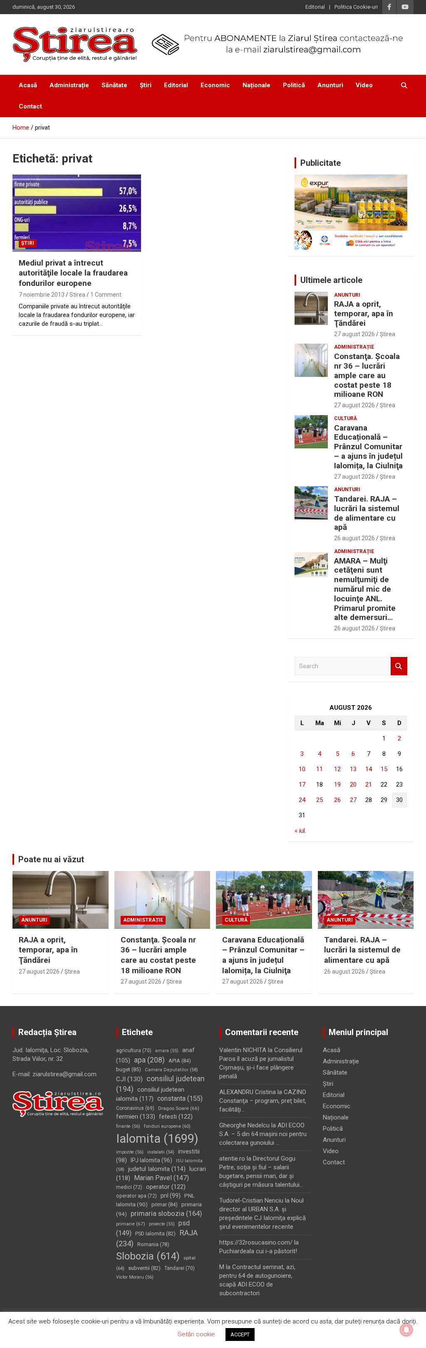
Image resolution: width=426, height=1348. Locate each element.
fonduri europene (167, 1126)
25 (319, 800)
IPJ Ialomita (151, 1160)
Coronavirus (135, 1108)
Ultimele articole (331, 280)
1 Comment (105, 294)
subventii (144, 1268)
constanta (180, 1098)
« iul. (300, 830)
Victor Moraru (135, 1277)
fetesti (176, 1116)
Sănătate (114, 85)
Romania (153, 1244)
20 (353, 784)
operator (166, 1187)
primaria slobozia (166, 1214)
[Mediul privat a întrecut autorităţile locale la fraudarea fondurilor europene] (76, 213)
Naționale (256, 85)
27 (353, 800)
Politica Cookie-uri (356, 7)
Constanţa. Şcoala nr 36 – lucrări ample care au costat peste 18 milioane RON (367, 375)
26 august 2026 (354, 538)
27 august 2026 (354, 334)
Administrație (69, 85)
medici (129, 1187)
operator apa (136, 1196)
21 (368, 784)
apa (149, 1059)
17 (302, 784)
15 (384, 769)
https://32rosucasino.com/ (255, 1242)
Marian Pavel (161, 1178)
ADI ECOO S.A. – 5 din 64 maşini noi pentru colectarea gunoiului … (263, 1134)
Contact (30, 106)
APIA (179, 1061)
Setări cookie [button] (196, 1334)
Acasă (28, 85)
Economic (215, 85)
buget (128, 1069)
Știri (145, 85)
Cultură (345, 418)
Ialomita (157, 1139)
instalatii (160, 1152)
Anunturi (330, 85)
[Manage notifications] (406, 1329)
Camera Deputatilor (171, 1069)
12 (337, 769)
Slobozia (148, 1256)
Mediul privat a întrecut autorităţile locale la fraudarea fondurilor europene (73, 273)
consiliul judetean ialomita (150, 1094)
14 (368, 769)
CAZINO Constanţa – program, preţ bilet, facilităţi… (262, 1100)
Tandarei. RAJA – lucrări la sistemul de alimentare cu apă (366, 513)
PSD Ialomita (155, 1233)
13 (353, 769)
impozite (130, 1152)
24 (302, 800)
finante (128, 1126)
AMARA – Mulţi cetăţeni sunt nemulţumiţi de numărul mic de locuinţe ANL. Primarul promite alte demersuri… (365, 589)
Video (364, 85)
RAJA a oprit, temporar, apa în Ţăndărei (363, 313)
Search (399, 666)
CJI (129, 1079)
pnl (171, 1195)
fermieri (135, 1116)
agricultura (133, 1050)
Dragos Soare (178, 1108)
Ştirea (387, 334)
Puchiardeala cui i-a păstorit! (258, 1251)
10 (302, 769)
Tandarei (179, 1268)
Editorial (315, 7)
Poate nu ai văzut (51, 859)
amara (166, 1050)
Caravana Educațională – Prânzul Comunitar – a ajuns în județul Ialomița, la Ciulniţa (368, 446)
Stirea (77, 294)
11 (319, 769)
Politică (294, 85)
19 (337, 784)
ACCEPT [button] (240, 1334)
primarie (130, 1224)
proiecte (162, 1224)
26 (337, 800)
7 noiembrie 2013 (41, 294)
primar (164, 1204)
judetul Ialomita (157, 1169)
